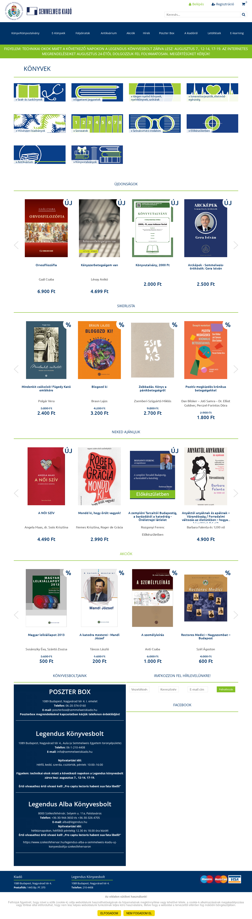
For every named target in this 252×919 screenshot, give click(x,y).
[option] (46, 245)
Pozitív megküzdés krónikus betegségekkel (205, 388)
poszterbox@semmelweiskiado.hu (74, 710)
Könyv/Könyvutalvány (25, 33)
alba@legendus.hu (74, 822)
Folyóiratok (83, 33)
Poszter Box (166, 33)
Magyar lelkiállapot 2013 (46, 635)
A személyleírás (152, 635)
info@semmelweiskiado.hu (75, 752)
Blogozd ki (99, 386)
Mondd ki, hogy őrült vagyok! (99, 513)
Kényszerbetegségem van (99, 265)
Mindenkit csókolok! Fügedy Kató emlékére (46, 388)
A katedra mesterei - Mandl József (100, 636)
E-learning (237, 33)
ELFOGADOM (109, 913)
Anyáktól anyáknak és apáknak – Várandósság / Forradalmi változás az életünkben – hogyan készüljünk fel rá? (206, 518)
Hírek (146, 33)
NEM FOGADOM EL (139, 913)
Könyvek (37, 68)
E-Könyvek (58, 33)
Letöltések (214, 33)
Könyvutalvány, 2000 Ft (153, 265)
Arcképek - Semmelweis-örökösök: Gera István (206, 266)
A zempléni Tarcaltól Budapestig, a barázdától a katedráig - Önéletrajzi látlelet (152, 516)
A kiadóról (191, 33)
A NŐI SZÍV (46, 513)
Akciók (131, 33)
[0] (243, 4)
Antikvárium (109, 33)
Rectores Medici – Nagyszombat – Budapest (205, 636)
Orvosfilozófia (46, 265)
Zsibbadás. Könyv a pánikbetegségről (153, 388)
